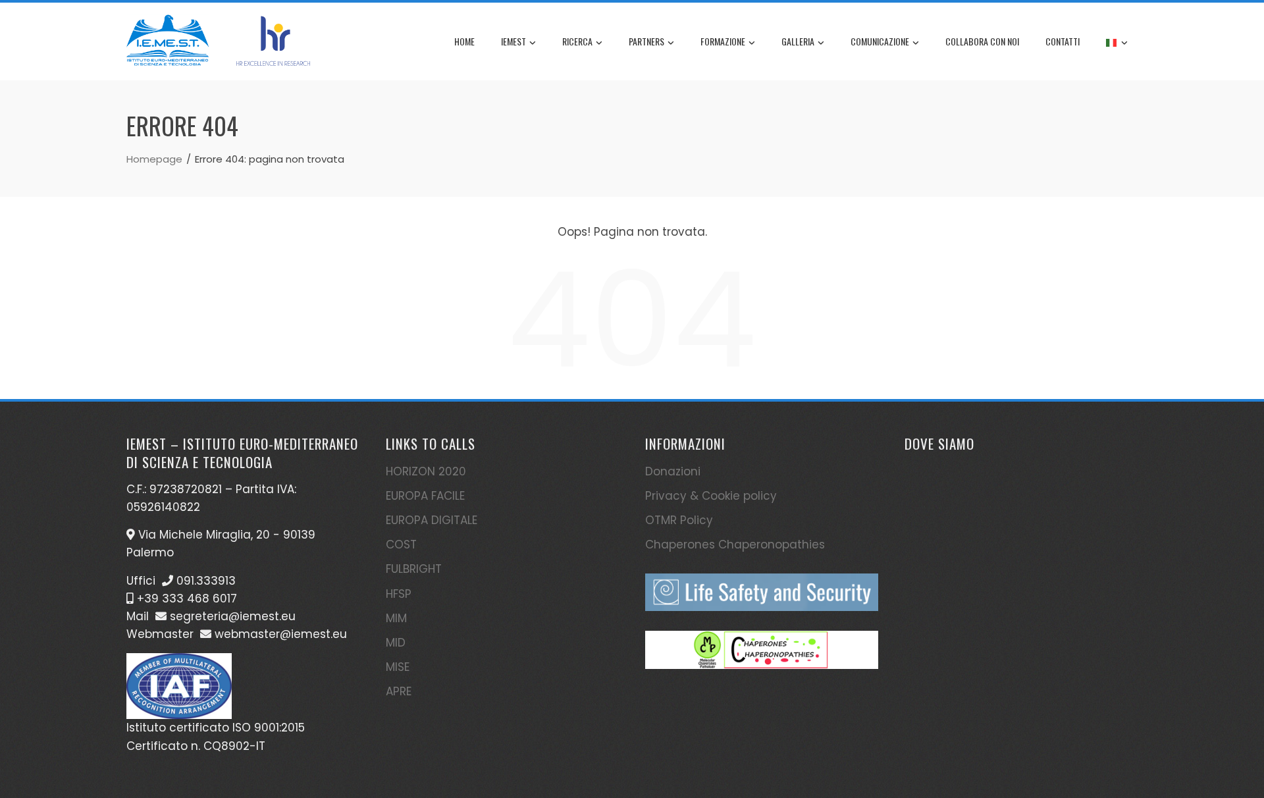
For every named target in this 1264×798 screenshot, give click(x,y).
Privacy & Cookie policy (711, 496)
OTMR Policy (679, 520)
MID (396, 643)
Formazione (722, 41)
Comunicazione (880, 41)
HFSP (398, 594)
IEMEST (513, 41)
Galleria (797, 41)
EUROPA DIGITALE (431, 520)
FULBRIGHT (414, 569)
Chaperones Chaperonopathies (735, 544)
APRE (398, 691)
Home (464, 41)
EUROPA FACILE (425, 496)
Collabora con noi (982, 41)
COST (401, 544)
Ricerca (577, 41)
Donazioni (672, 471)
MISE (397, 667)
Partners (646, 41)
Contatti (1062, 41)
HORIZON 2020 (426, 471)
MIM (396, 618)
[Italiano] (1117, 41)
